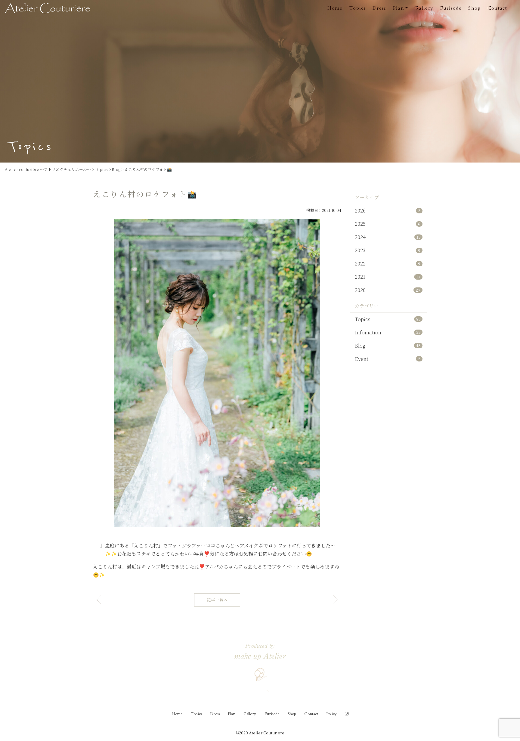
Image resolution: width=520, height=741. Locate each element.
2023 (387, 250)
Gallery (423, 8)
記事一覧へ (217, 600)
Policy (331, 714)
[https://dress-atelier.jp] (50, 7)
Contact (497, 8)
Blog (387, 345)
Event (387, 358)
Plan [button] (398, 8)
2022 (387, 263)
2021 (387, 276)
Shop (474, 8)
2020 (387, 290)
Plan (231, 714)
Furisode (451, 8)
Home (334, 8)
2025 (387, 223)
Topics (357, 8)
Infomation (387, 332)
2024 (387, 237)
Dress (379, 8)
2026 (387, 210)
